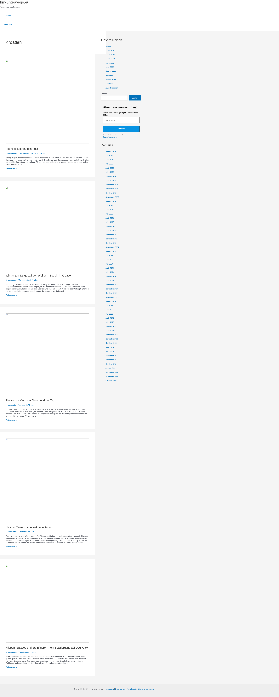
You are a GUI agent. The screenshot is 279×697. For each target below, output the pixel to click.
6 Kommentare (11, 532)
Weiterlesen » (11, 168)
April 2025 (109, 218)
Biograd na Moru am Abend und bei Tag (30, 400)
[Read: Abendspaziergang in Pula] (61, 143)
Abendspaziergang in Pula (22, 148)
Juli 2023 (109, 306)
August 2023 (110, 301)
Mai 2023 (109, 314)
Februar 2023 (110, 326)
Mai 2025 (109, 214)
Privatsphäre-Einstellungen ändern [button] (141, 689)
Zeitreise (109, 84)
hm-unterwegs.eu (14, 2)
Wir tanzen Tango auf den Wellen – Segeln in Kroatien (39, 275)
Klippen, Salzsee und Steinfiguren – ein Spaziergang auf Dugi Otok (47, 647)
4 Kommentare (11, 153)
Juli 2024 (109, 255)
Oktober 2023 (111, 293)
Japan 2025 (110, 59)
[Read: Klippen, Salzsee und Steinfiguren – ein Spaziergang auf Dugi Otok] (61, 642)
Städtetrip (34, 153)
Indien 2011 (110, 50)
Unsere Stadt (110, 80)
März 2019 (109, 351)
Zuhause (7, 16)
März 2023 (109, 322)
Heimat (108, 46)
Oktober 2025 (111, 193)
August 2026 (110, 151)
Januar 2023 (110, 331)
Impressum (109, 689)
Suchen (104, 93)
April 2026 (109, 168)
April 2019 (109, 347)
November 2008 (111, 376)
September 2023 (112, 297)
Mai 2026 (109, 164)
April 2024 (109, 268)
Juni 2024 (109, 260)
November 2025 (111, 189)
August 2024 (110, 251)
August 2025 (110, 201)
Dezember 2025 (111, 185)
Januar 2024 (110, 281)
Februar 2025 (110, 226)
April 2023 (109, 318)
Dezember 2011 (111, 356)
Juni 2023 (109, 310)
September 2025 (112, 197)
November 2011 (111, 360)
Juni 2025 (109, 210)
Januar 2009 (110, 368)
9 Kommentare (11, 405)
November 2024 (111, 239)
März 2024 (109, 272)
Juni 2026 (109, 160)
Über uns (8, 24)
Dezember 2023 (111, 285)
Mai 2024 (109, 264)
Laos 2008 (109, 67)
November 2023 (111, 289)
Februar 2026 (110, 176)
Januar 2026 (110, 181)
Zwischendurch (25, 280)
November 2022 (111, 339)
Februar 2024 (110, 276)
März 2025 (109, 222)
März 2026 (109, 172)
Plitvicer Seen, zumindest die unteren (29, 527)
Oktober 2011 (110, 364)
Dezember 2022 (111, 335)
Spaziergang (24, 153)
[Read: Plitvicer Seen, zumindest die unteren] (61, 521)
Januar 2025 (110, 231)
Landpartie (23, 405)
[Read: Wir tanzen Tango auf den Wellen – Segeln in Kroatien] (61, 270)
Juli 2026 (109, 155)
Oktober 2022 (111, 343)
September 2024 (112, 247)
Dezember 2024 (111, 235)
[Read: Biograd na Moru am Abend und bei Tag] (61, 395)
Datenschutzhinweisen (110, 137)
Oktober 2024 (111, 243)
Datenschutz (120, 689)
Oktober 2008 (111, 381)
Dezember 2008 (111, 372)
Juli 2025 (109, 205)
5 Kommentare (11, 280)
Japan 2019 (110, 55)
